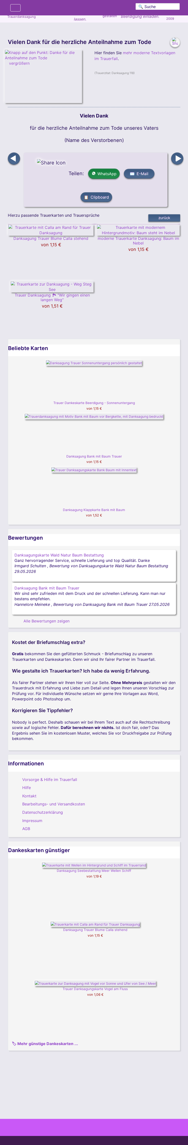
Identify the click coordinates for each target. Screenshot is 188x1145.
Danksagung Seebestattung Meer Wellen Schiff (94, 871)
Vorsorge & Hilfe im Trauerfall (49, 779)
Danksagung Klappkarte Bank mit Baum (94, 510)
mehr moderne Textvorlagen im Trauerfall (134, 55)
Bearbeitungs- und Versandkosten (53, 804)
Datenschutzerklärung (42, 812)
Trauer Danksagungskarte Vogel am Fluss (95, 989)
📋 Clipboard (96, 197)
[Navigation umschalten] (15, 7)
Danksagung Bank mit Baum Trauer (94, 456)
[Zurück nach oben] (94, 1116)
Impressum (32, 820)
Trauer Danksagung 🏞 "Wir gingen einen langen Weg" (52, 297)
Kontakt (29, 795)
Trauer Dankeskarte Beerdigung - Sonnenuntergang (94, 403)
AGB (26, 828)
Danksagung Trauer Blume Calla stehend (50, 238)
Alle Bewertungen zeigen (46, 621)
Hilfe (26, 787)
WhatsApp (107, 173)
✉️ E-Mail (139, 173)
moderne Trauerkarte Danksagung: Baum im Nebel (138, 241)
